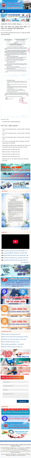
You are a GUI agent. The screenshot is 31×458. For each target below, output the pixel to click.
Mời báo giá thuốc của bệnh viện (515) (11, 151)
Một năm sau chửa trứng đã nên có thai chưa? (14, 339)
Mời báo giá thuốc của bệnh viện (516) (11, 149)
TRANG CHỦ (4, 23)
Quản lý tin (18, 452)
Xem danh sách (25, 228)
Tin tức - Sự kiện (12, 23)
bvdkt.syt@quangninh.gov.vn (22, 449)
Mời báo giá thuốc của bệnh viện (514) (11, 154)
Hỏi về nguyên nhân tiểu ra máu (11, 341)
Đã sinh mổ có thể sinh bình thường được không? (15, 336)
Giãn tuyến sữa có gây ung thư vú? (12, 334)
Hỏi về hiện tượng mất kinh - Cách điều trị (13, 344)
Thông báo (19, 23)
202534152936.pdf (15, 121)
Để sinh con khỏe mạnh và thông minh (12, 346)
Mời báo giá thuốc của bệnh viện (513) (11, 156)
